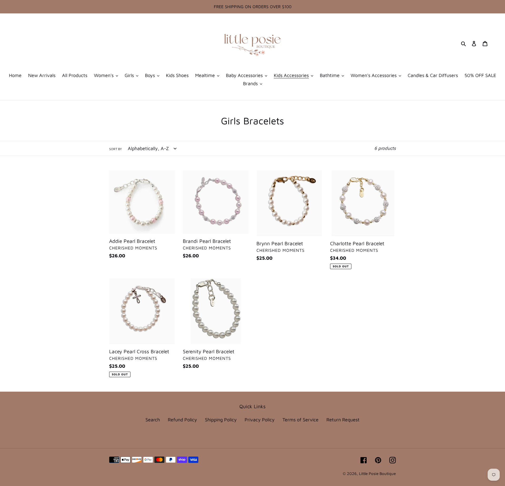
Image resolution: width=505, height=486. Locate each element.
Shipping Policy (221, 419)
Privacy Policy (260, 419)
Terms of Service (300, 419)
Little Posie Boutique (377, 473)
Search (152, 419)
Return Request (343, 419)
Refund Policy (182, 419)
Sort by (115, 149)
